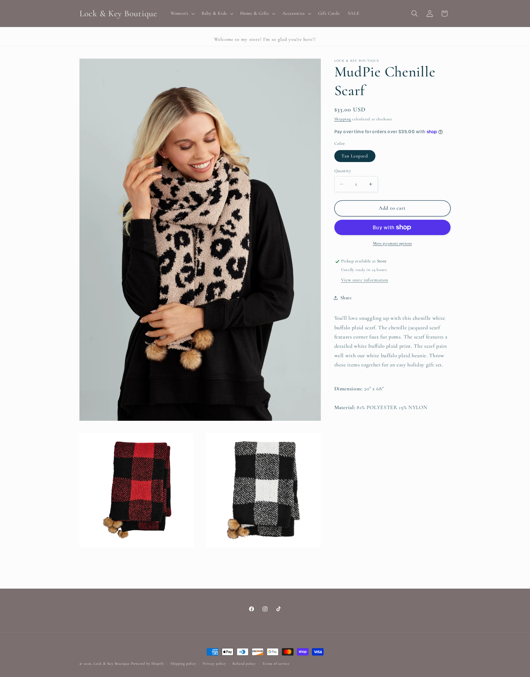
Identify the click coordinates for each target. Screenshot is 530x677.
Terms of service (275, 663)
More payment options (392, 243)
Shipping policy (183, 663)
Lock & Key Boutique (112, 663)
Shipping (342, 119)
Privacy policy (214, 663)
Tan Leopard (354, 156)
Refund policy (244, 663)
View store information (364, 280)
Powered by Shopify (147, 663)
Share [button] (346, 297)
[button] (182, 13)
